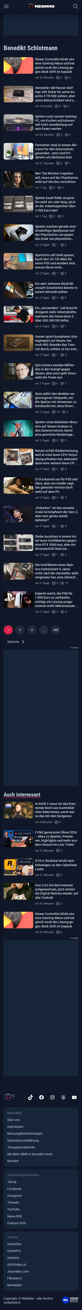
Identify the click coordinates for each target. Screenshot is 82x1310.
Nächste (13, 642)
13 (66, 583)
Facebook (14, 1189)
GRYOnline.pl (16, 1264)
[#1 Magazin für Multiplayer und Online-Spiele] (41, 6)
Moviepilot (14, 1285)
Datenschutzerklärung (23, 1140)
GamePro (14, 1251)
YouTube (13, 1209)
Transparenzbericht (21, 1147)
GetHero (13, 1258)
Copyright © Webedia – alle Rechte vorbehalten (28, 1300)
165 (55, 630)
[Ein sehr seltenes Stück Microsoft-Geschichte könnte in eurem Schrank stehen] (18, 290)
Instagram (14, 1195)
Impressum (15, 1126)
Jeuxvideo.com (18, 1271)
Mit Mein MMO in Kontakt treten (30, 1154)
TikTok (11, 1182)
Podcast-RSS (16, 1223)
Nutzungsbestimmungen (25, 1133)
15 (58, 412)
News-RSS (14, 1216)
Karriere (12, 1161)
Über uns (13, 1120)
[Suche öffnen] (75, 6)
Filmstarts (14, 1278)
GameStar (14, 1244)
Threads (13, 1202)
